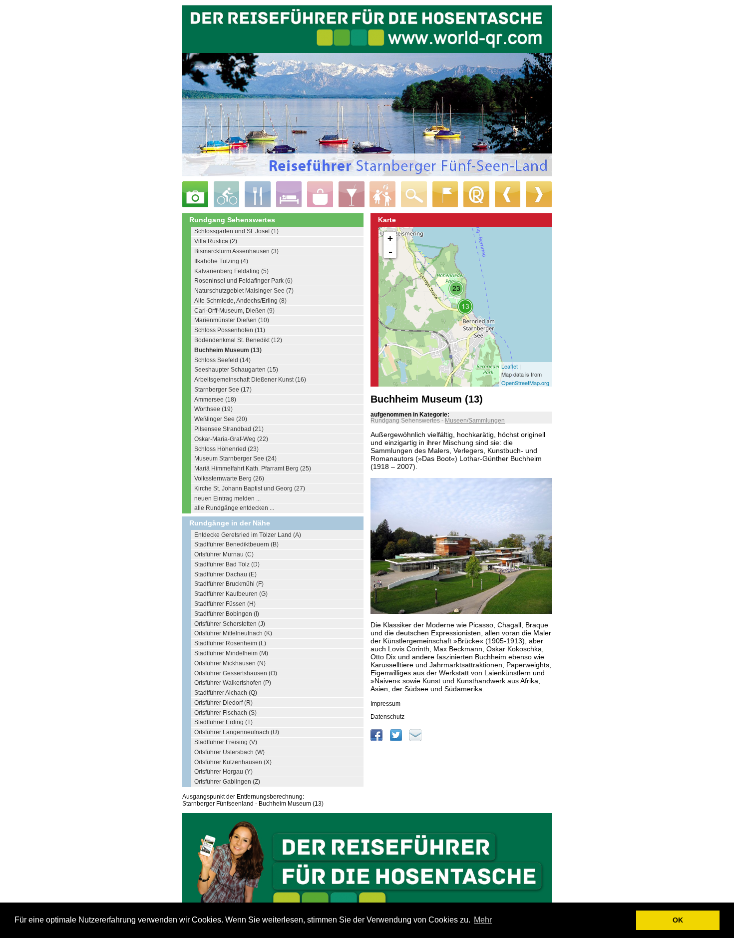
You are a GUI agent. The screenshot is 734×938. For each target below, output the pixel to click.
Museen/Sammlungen (475, 421)
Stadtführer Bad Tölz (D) (227, 564)
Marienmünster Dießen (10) (231, 320)
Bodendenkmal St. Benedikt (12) (238, 340)
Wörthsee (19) (213, 409)
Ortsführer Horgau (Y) (223, 771)
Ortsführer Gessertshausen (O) (235, 673)
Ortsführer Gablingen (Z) (227, 781)
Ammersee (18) (215, 399)
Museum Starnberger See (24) (235, 458)
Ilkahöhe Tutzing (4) (221, 261)
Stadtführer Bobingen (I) (226, 613)
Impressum (385, 703)
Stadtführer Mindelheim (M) (231, 653)
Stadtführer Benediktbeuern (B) (236, 544)
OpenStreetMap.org (525, 383)
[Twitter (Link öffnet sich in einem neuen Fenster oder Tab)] (396, 739)
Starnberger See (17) (223, 389)
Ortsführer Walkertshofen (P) (232, 682)
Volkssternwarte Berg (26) (229, 478)
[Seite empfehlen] (415, 739)
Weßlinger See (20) (220, 419)
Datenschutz (387, 716)
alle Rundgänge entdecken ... (234, 507)
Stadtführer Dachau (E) (225, 574)
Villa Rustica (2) (215, 241)
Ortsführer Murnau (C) (224, 554)
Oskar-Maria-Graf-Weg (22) (231, 439)
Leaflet (509, 366)
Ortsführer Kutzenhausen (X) (233, 762)
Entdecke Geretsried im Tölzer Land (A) (247, 534)
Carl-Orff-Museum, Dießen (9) (234, 310)
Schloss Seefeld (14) (222, 360)
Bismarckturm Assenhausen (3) (236, 251)
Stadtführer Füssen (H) (225, 603)
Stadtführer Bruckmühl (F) (229, 583)
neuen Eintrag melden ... (227, 498)
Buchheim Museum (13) (228, 350)
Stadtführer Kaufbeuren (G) (231, 593)
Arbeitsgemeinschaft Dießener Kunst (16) (250, 379)
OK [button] (678, 920)
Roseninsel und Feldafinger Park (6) (243, 280)
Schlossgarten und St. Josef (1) (236, 231)
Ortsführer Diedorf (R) (223, 702)
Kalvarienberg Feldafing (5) (231, 271)
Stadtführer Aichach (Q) (225, 692)
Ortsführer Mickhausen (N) (230, 663)
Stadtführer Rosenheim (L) (230, 643)
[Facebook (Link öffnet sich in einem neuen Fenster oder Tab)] (377, 739)
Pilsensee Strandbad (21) (229, 429)
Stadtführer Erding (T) (223, 722)
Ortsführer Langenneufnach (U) (236, 732)
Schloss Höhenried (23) (226, 449)
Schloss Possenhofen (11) (229, 330)
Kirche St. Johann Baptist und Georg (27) (249, 488)
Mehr (483, 920)
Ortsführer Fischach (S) (225, 712)
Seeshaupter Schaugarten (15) (236, 369)
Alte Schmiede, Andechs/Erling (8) (240, 300)
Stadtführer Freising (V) (225, 742)
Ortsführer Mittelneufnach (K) (233, 633)
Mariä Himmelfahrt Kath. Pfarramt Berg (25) (252, 468)
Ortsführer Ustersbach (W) (229, 752)
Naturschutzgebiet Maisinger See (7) (244, 290)
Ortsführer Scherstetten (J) (229, 623)
